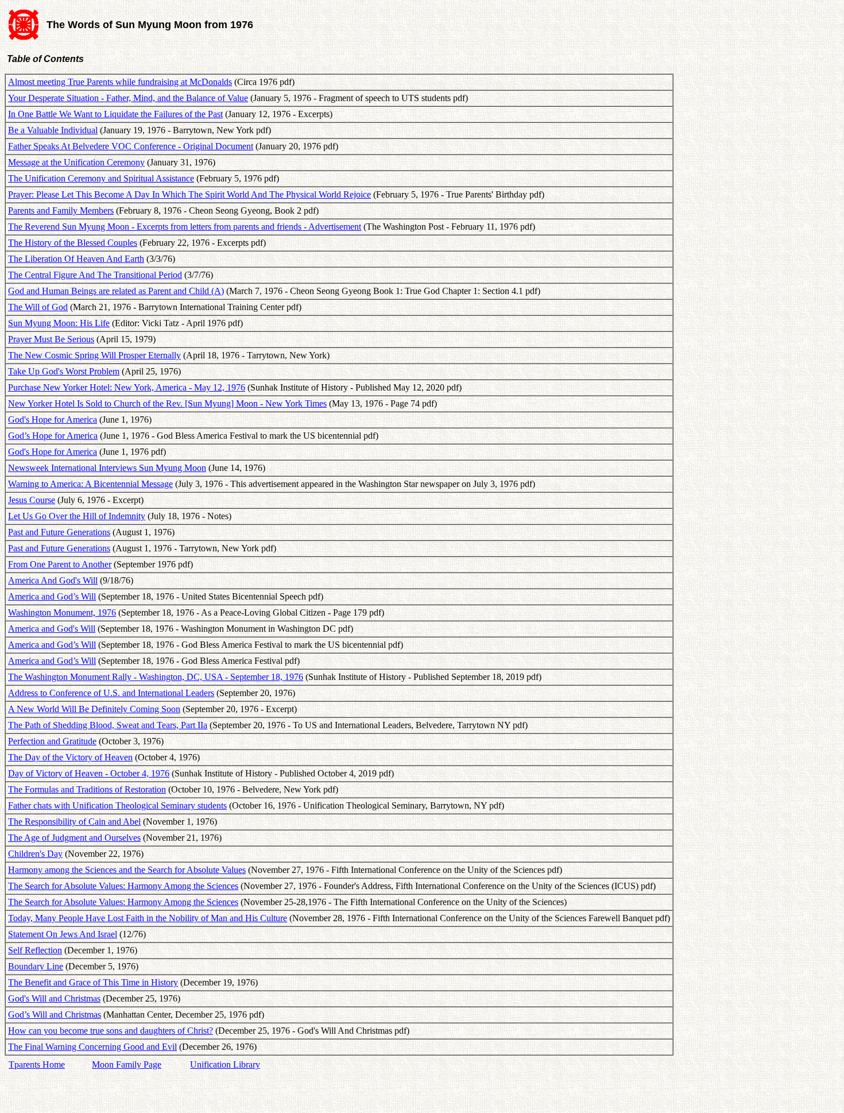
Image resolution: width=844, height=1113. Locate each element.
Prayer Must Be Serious (51, 339)
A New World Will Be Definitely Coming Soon (94, 709)
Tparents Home (37, 1064)
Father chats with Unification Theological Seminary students (117, 805)
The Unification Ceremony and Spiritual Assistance (101, 178)
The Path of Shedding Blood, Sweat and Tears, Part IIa (107, 725)
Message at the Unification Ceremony (76, 162)
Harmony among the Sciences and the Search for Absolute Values (127, 870)
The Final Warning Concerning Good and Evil (92, 1047)
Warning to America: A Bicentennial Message (90, 484)
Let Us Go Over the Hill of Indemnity (76, 516)
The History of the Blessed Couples (72, 243)
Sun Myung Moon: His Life (59, 323)
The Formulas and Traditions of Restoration (87, 789)
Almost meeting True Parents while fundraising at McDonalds (120, 82)
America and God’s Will (52, 596)
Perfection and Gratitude (52, 741)
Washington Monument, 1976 (62, 612)
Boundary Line (35, 966)
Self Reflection (35, 950)
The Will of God (38, 307)
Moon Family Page (126, 1064)
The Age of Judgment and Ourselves (74, 838)
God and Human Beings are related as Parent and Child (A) (116, 291)
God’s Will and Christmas (54, 1014)
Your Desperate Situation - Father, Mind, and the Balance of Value (128, 98)
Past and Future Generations (59, 532)
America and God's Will (51, 628)
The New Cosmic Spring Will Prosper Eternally (94, 355)
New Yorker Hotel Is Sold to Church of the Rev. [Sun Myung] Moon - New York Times (167, 403)
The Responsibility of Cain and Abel (74, 821)
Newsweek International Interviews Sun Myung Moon (107, 468)
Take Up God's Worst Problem (63, 371)
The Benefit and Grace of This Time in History (93, 982)
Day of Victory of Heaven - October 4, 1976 (88, 773)
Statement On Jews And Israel (62, 934)
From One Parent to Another (59, 564)
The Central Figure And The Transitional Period (95, 275)
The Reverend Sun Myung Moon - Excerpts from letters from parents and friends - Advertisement (184, 226)
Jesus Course (31, 500)
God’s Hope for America (53, 435)
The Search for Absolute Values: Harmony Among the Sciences (123, 886)
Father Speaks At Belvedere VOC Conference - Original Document (130, 146)
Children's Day (35, 854)
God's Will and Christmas (54, 998)
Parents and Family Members (61, 210)
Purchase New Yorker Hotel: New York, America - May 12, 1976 (126, 387)
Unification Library (225, 1064)
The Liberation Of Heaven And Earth (76, 259)
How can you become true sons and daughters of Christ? (110, 1030)
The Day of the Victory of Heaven (70, 757)
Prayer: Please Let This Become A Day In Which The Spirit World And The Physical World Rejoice (189, 194)
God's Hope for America (52, 419)
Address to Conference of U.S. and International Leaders (111, 693)
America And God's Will (53, 580)
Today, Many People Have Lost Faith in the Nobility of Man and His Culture (147, 918)
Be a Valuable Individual (53, 130)
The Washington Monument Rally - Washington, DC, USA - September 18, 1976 (155, 677)
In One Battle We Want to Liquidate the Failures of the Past (115, 114)
